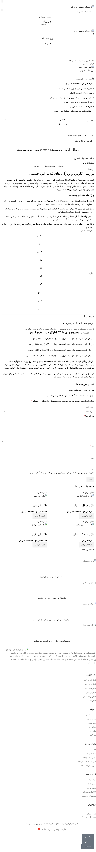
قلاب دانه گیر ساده (83, 534)
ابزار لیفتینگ (83, 61)
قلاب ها (72, 61)
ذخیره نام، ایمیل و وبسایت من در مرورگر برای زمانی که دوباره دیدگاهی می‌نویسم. (60, 473)
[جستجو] (2, 1)
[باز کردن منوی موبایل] (48, 27)
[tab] (61, 166)
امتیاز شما (89, 407)
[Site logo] (82, 7)
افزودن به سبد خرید (74, 135)
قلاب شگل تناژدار (84, 505)
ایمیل (91, 458)
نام (92, 446)
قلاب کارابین (40, 505)
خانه (92, 61)
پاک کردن (63, 124)
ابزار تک (35, 823)
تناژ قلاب (89, 121)
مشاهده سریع (91, 500)
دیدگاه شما (89, 416)
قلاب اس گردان (38, 534)
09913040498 (77, 668)
